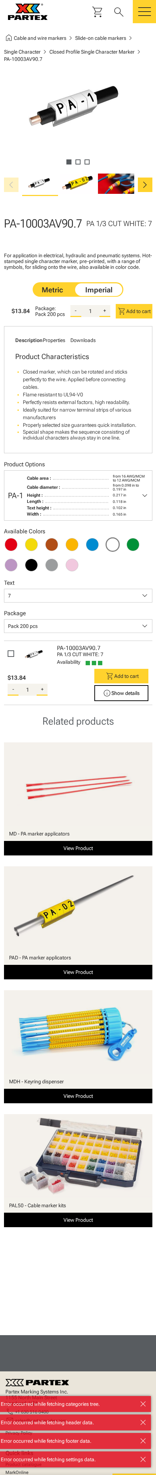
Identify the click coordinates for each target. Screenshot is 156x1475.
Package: (45, 308)
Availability (68, 662)
